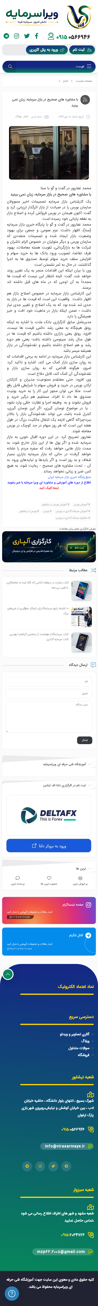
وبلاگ (18, 117)
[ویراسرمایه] (49, 17)
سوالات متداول (78, 1048)
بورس (46, 511)
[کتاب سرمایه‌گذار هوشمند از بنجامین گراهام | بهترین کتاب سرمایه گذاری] (81, 643)
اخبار (65, 81)
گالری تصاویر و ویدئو (74, 1034)
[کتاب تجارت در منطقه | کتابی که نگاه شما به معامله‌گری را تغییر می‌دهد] (81, 591)
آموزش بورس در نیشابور (54, 505)
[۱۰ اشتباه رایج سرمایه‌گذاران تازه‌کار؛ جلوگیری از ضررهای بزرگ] (81, 617)
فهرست (80, 66)
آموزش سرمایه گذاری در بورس (72, 511)
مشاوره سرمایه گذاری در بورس (72, 518)
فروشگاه (83, 1055)
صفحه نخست (84, 81)
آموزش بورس (81, 505)
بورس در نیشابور (28, 511)
